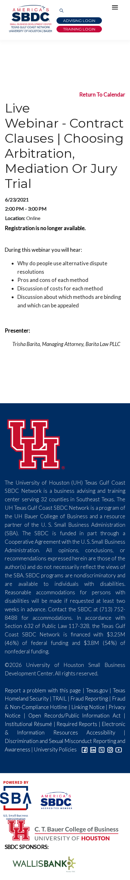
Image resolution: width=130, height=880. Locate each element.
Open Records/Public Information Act (74, 715)
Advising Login (79, 20)
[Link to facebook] (84, 749)
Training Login (79, 29)
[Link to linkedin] (93, 749)
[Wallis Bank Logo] (41, 863)
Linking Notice (88, 707)
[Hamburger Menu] (116, 8)
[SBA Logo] (16, 800)
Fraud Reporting (89, 698)
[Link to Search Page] (61, 10)
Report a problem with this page (43, 690)
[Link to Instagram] (110, 749)
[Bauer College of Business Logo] (59, 830)
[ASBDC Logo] (52, 800)
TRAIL (60, 698)
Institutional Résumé (28, 724)
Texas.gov (97, 690)
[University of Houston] (36, 443)
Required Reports (76, 724)
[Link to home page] (30, 19)
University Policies (55, 749)
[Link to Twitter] (101, 749)
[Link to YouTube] (118, 749)
